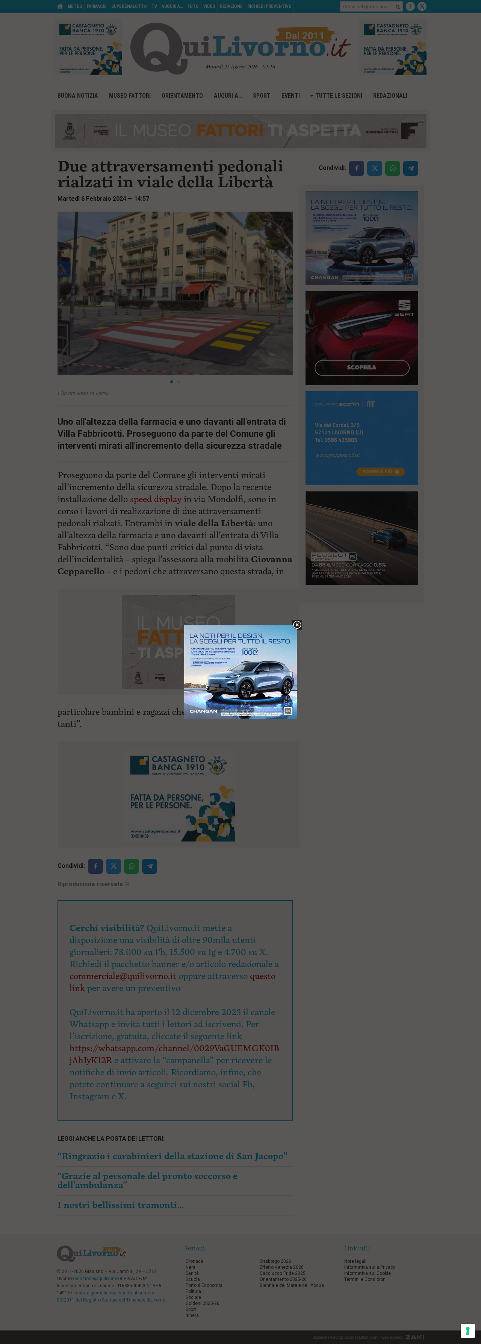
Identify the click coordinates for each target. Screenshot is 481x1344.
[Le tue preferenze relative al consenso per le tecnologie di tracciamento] (468, 1331)
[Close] (297, 625)
